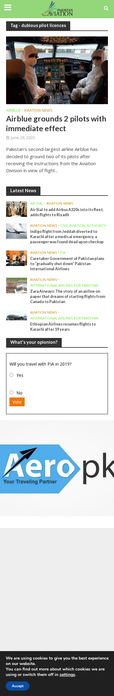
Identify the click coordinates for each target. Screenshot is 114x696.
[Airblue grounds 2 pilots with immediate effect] (57, 70)
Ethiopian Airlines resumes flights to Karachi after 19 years (63, 327)
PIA (62, 253)
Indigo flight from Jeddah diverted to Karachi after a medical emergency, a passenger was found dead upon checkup (67, 236)
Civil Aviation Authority (83, 225)
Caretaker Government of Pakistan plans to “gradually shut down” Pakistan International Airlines (67, 263)
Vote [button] (17, 402)
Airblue (13, 111)
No (19, 393)
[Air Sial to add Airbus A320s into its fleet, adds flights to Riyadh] (16, 208)
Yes (19, 375)
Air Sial (36, 203)
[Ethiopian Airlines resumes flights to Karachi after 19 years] (16, 315)
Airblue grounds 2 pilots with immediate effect (56, 123)
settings (67, 674)
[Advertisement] (57, 591)
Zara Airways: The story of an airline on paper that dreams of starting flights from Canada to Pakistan (67, 296)
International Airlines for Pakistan (64, 285)
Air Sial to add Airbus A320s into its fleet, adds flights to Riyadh (67, 212)
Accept (17, 686)
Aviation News (38, 111)
